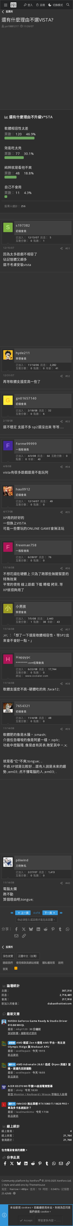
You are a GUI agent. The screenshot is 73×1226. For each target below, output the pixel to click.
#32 (67, 376)
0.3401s (55, 1189)
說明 (60, 962)
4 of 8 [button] (36, 913)
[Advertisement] (36, 66)
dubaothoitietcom (59, 1003)
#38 (67, 683)
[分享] (61, 248)
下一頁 (48, 913)
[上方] (11, 969)
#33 (67, 421)
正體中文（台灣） (28, 956)
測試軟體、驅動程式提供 (22, 1033)
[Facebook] (3, 1198)
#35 (67, 512)
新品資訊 (13, 1055)
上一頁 (24, 913)
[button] (6, 4)
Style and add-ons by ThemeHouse (24, 1185)
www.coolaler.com (36, 676)
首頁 (5, 969)
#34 (67, 467)
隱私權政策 (48, 962)
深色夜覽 (8, 956)
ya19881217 (11, 26)
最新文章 (13, 1014)
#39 (67, 729)
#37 (67, 629)
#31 (67, 248)
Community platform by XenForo (36, 1180)
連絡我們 (8, 962)
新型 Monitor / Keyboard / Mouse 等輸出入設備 (37, 1094)
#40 (67, 883)
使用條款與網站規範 (27, 962)
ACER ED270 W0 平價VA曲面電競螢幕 (30, 1086)
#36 (67, 568)
